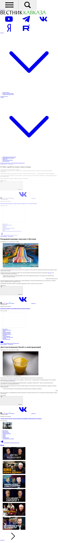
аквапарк (4, 338)
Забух (40, 173)
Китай (4, 435)
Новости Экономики (7, 332)
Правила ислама (6, 161)
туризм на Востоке (6, 336)
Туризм (4, 331)
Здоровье (20, 163)
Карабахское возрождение (5, 163)
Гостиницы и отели (6, 333)
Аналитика (2, 96)
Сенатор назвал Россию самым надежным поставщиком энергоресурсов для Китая (21, 418)
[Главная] (23, 14)
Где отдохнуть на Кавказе (8, 160)
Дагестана (11, 379)
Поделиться (20, 189)
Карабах (4, 227)
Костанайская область (7, 334)
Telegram (12, 198)
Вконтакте (33, 198)
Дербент (4, 436)
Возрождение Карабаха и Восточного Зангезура (12, 231)
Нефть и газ (5, 159)
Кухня (23, 163)
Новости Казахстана (7, 330)
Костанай (4, 335)
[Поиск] (27, 5)
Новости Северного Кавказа (8, 93)
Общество (5, 226)
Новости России (6, 432)
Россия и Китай (6, 437)
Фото (14, 163)
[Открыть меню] (9, 5)
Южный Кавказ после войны (8, 158)
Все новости (10, 164)
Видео (17, 163)
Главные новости (6, 92)
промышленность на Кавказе (8, 438)
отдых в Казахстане (6, 339)
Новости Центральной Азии (8, 94)
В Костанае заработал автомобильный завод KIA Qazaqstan (15, 308)
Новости (7, 198)
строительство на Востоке (8, 337)
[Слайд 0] (0, 531)
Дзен (3, 198)
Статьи (6, 96)
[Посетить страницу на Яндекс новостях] (9, 31)
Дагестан (4, 434)
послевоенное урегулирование (9, 228)
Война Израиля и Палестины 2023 (9, 157)
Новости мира (5, 431)
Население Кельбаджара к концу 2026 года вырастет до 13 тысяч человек (18, 203)
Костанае (49, 272)
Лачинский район (6, 229)
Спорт (12, 163)
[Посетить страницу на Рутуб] (26, 31)
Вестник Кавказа (3, 164)
